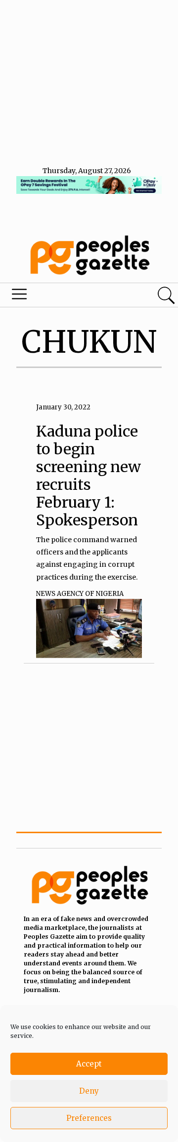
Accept (89, 1063)
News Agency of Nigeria (80, 593)
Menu (61, 296)
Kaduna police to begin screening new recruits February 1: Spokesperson (88, 475)
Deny (89, 1091)
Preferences (89, 1118)
